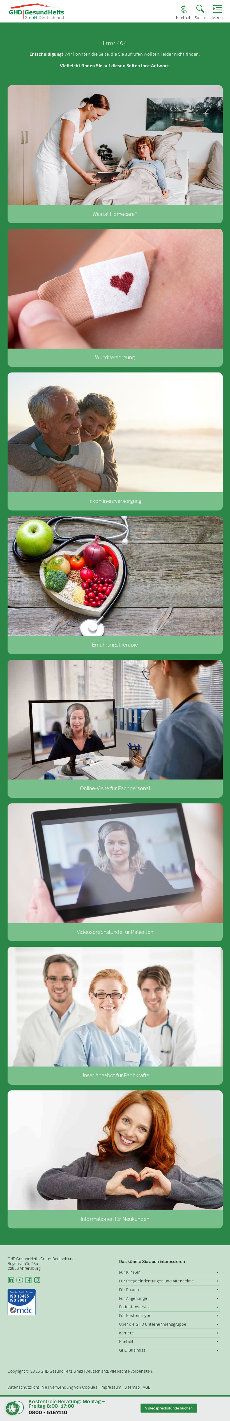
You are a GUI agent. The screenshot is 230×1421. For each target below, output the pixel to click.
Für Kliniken (130, 1272)
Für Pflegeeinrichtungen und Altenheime (156, 1281)
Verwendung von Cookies (73, 1387)
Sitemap (132, 1387)
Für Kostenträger (135, 1315)
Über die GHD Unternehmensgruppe (153, 1324)
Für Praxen (129, 1290)
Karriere (126, 1333)
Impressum (110, 1387)
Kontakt (126, 1342)
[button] (12, 1408)
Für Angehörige (133, 1298)
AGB (147, 1387)
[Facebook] (28, 1280)
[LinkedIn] (11, 1280)
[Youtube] (19, 1280)
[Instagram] (37, 1280)
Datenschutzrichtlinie (27, 1387)
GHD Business (132, 1350)
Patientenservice (135, 1307)
